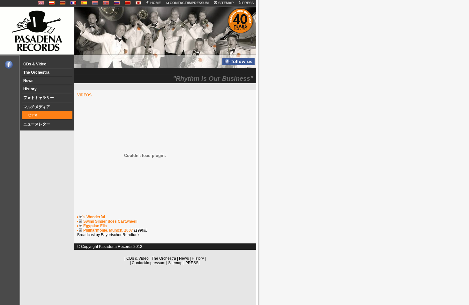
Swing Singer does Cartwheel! (110, 221)
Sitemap (175, 263)
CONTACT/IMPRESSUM (189, 3)
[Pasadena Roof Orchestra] (6, 67)
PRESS (247, 3)
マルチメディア (36, 107)
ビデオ (33, 115)
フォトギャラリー (38, 97)
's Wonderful (93, 217)
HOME (155, 3)
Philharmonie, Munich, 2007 (107, 230)
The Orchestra (36, 72)
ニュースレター (36, 124)
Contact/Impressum (148, 263)
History (30, 89)
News (28, 80)
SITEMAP (225, 3)
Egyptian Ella (94, 226)
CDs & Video (34, 64)
